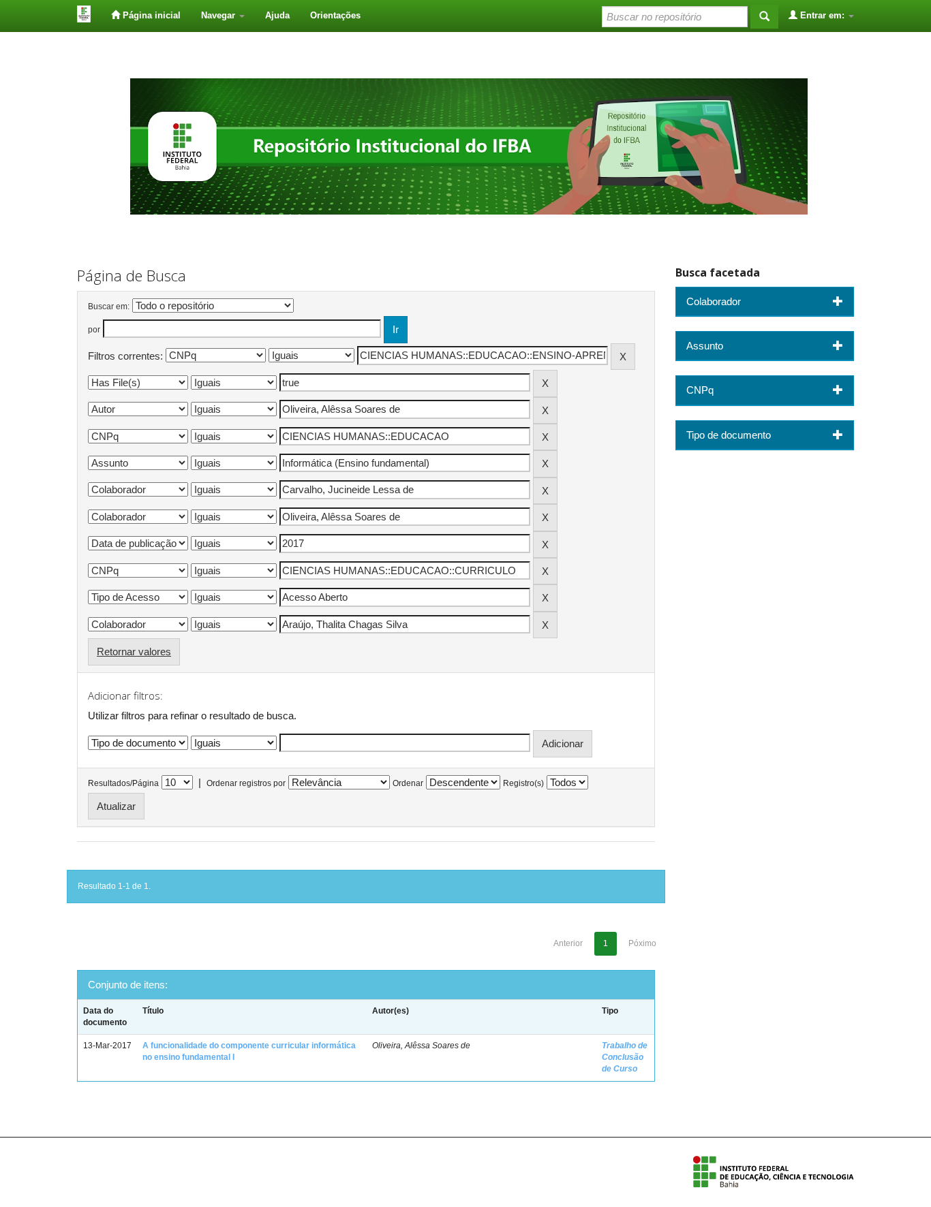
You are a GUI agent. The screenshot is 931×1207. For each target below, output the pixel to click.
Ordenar (408, 783)
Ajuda (277, 15)
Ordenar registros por (246, 783)
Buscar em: (108, 306)
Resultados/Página (123, 783)
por (94, 329)
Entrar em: (822, 15)
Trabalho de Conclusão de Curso (624, 1057)
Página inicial (150, 15)
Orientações (335, 15)
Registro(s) (523, 783)
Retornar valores (134, 651)
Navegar (219, 15)
